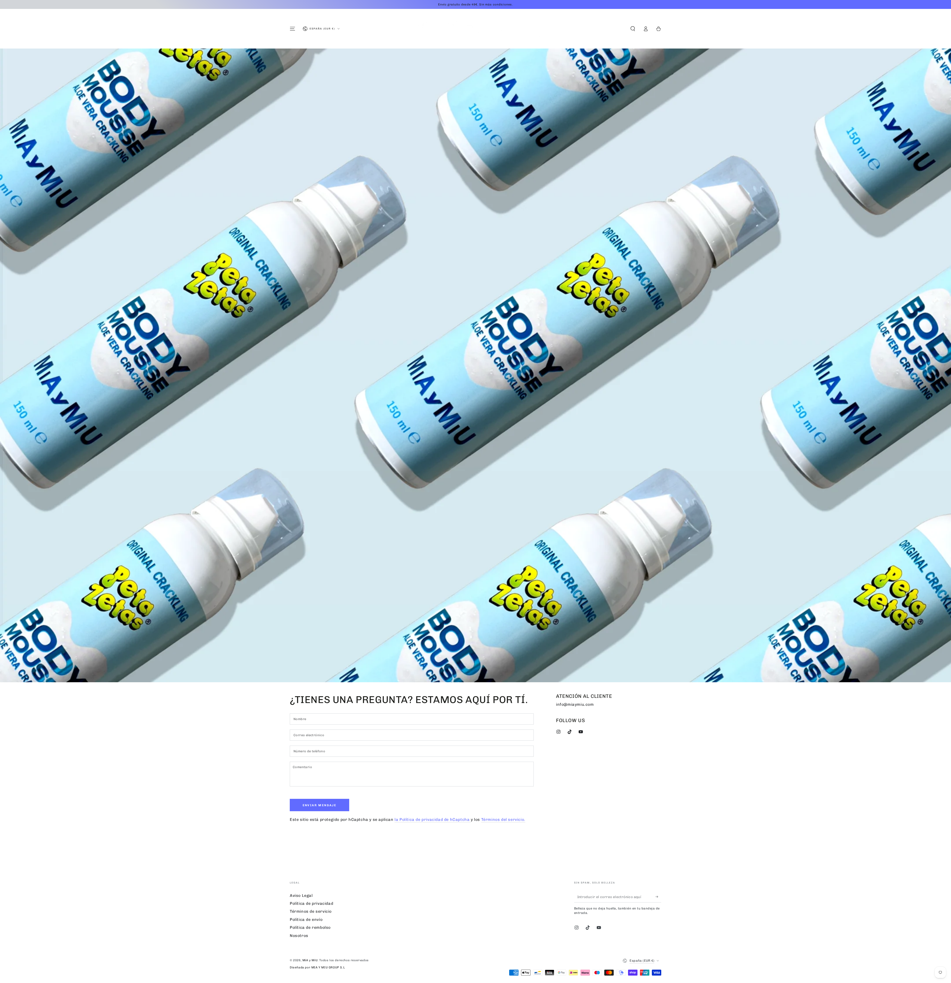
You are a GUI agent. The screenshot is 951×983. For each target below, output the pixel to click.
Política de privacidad (311, 903)
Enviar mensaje (320, 805)
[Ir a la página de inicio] (476, 29)
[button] (632, 28)
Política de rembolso (310, 927)
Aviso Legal (301, 895)
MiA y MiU (309, 960)
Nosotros (299, 935)
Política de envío (306, 919)
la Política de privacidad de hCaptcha (433, 819)
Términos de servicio (311, 911)
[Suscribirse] (658, 896)
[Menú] (292, 28)
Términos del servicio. (503, 819)
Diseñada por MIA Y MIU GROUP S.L (317, 967)
